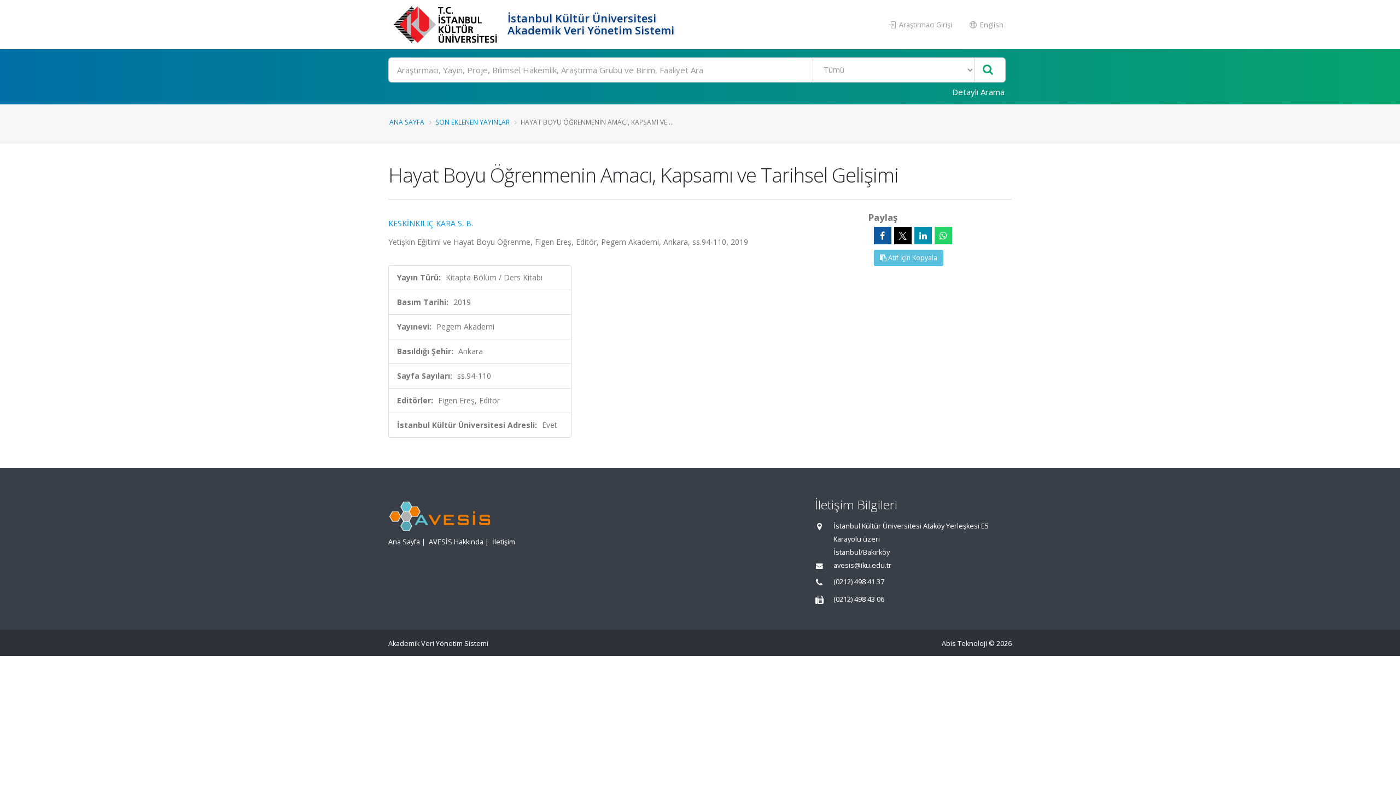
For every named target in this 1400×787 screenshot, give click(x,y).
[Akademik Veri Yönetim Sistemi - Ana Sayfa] (446, 24)
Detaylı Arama (978, 91)
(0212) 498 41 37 (858, 581)
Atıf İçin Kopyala (911, 257)
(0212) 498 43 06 (858, 599)
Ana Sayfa (406, 122)
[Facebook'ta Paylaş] (882, 235)
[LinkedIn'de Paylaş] (923, 235)
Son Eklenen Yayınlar (472, 122)
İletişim (503, 542)
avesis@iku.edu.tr (862, 565)
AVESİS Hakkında (456, 542)
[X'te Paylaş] (903, 235)
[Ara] (988, 70)
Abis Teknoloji (964, 643)
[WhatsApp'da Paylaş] (943, 235)
